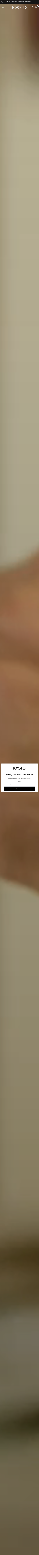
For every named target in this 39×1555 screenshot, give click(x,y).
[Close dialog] (36, 765)
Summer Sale (33, 2)
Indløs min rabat (19, 789)
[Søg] (33, 7)
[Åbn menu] (2, 7)
